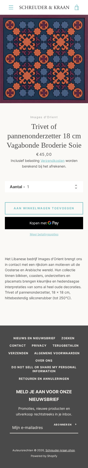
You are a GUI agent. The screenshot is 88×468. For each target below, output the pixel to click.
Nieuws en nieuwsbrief (34, 338)
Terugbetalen (66, 345)
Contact (18, 345)
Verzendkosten (53, 160)
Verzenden (18, 353)
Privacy (39, 345)
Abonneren (63, 424)
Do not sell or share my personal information (44, 369)
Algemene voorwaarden (57, 353)
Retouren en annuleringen (44, 379)
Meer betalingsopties (44, 234)
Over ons (44, 360)
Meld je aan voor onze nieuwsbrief (44, 395)
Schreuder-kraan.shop (60, 450)
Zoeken (68, 338)
